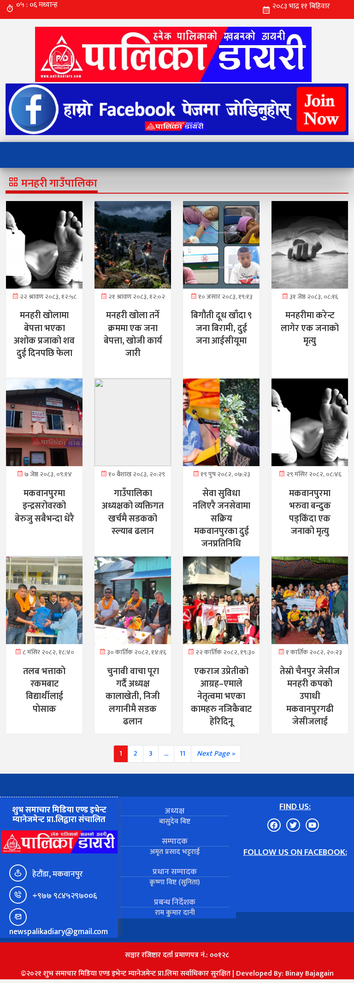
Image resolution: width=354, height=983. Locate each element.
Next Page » (216, 753)
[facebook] (177, 109)
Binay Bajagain (309, 973)
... (166, 753)
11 (182, 753)
